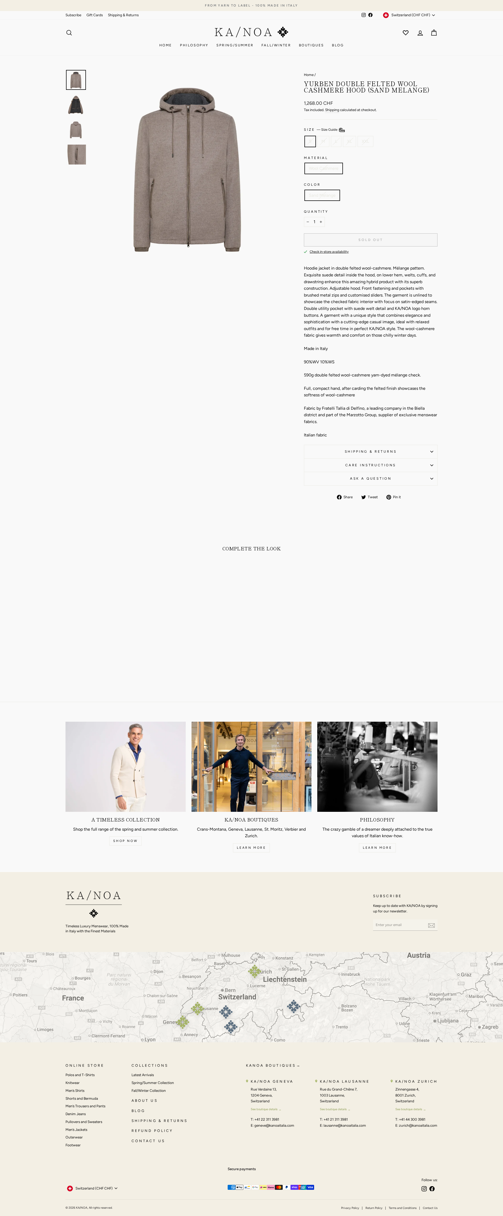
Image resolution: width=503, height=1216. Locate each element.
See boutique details (264, 1109)
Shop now (125, 841)
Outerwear (74, 1137)
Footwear (73, 1145)
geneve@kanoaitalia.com (274, 1125)
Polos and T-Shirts (80, 1075)
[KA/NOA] (93, 905)
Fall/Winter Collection (149, 1090)
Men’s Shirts (74, 1090)
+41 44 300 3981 (412, 1119)
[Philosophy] (377, 767)
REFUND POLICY (152, 1131)
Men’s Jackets (76, 1129)
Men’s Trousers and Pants (85, 1106)
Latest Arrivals (143, 1075)
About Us (145, 1100)
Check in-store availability (329, 252)
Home (165, 45)
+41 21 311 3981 (336, 1119)
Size (321, 130)
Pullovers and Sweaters (83, 1122)
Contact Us (430, 1208)
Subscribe (73, 15)
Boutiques (311, 45)
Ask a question (371, 478)
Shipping (332, 110)
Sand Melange (322, 195)
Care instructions (370, 465)
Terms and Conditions (403, 1208)
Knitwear (72, 1083)
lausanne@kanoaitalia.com (345, 1125)
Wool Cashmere (323, 168)
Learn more (251, 848)
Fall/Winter (276, 45)
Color (312, 185)
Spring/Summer (235, 45)
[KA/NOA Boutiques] (252, 767)
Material (316, 158)
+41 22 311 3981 (266, 1119)
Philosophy (194, 45)
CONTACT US (148, 1141)
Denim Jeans (75, 1114)
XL (349, 141)
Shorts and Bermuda (81, 1098)
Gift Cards (94, 15)
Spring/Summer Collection (153, 1083)
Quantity (316, 211)
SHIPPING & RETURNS (160, 1121)
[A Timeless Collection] (125, 767)
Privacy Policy (350, 1208)
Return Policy (373, 1208)
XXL (365, 141)
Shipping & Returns (123, 15)
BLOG (138, 1111)
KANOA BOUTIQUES (271, 1065)
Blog (338, 45)
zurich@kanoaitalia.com (418, 1125)
